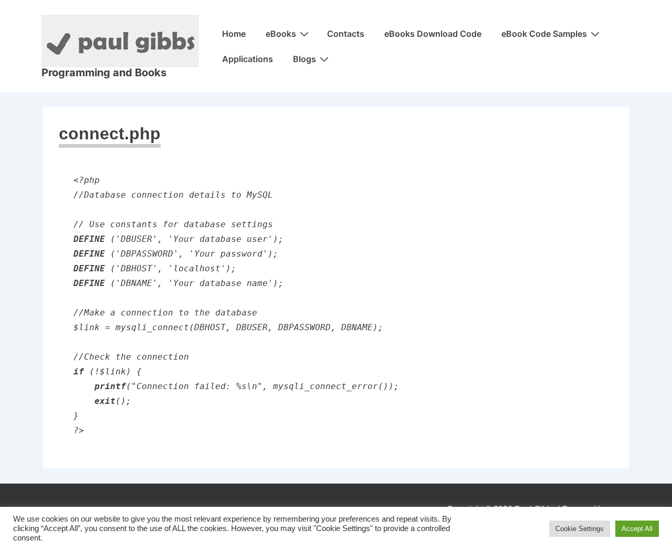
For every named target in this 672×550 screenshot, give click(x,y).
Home (234, 33)
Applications (247, 59)
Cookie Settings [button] (579, 529)
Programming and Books (103, 72)
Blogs (304, 59)
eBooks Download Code (432, 33)
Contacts (345, 33)
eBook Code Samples (544, 33)
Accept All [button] (637, 529)
